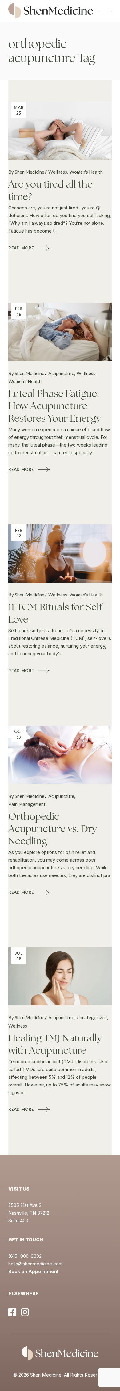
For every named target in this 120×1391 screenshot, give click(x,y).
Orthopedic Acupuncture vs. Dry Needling (52, 828)
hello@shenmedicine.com (35, 1264)
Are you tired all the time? (50, 190)
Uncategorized (92, 1017)
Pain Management (27, 804)
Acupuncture (61, 373)
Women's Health (86, 172)
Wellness (57, 172)
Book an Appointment (33, 1271)
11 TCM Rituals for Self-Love (57, 613)
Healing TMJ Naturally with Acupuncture (55, 1044)
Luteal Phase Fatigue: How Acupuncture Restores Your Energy (54, 406)
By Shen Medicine (26, 172)
